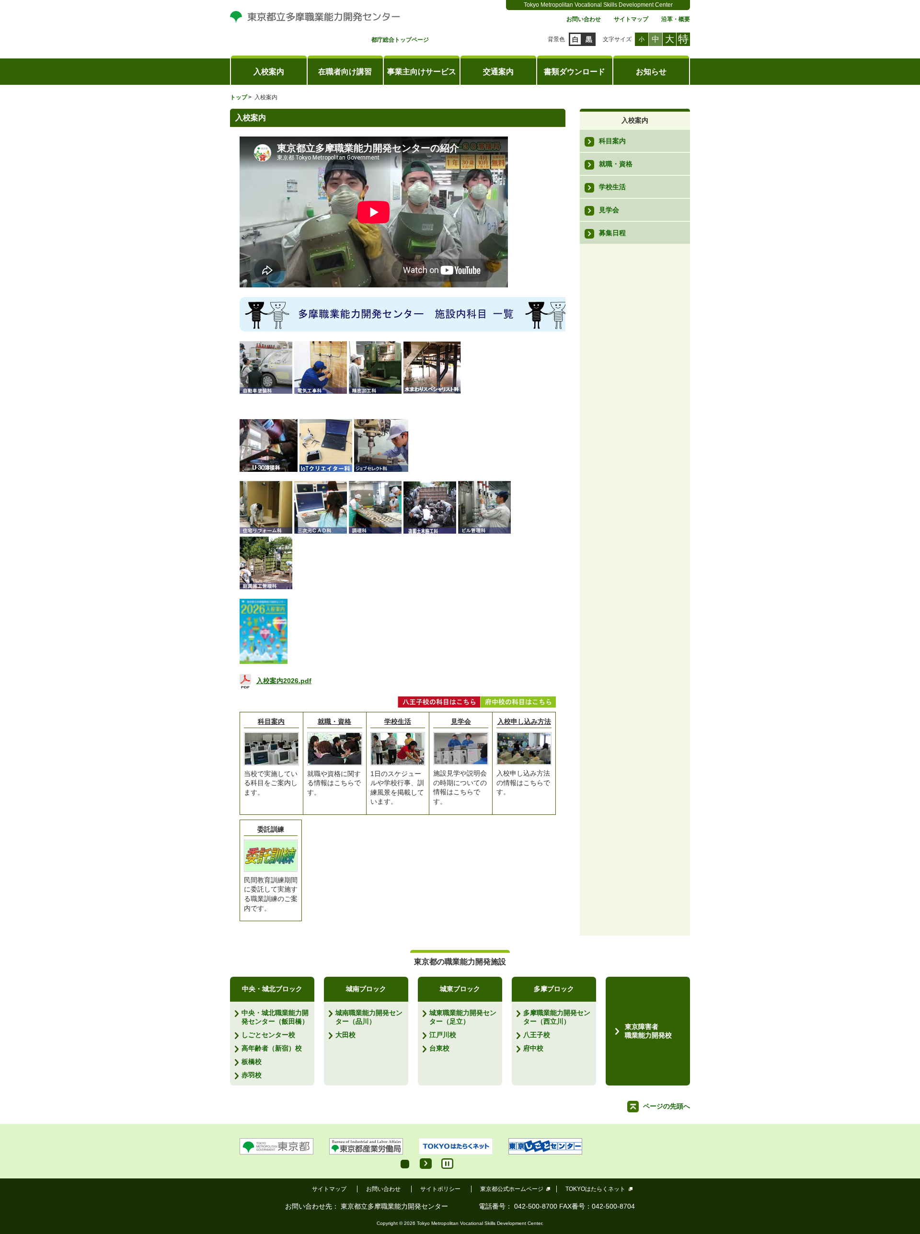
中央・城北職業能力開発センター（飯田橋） (275, 1017)
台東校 (439, 1048)
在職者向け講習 (345, 72)
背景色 (556, 39)
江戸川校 (442, 1035)
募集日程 (612, 233)
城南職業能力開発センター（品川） (368, 1017)
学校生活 (397, 721)
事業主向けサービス (421, 72)
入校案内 (268, 72)
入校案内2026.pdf (283, 681)
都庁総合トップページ (400, 40)
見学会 (461, 721)
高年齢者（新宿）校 (272, 1048)
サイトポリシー (440, 1189)
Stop (447, 1163)
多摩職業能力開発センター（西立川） (556, 1017)
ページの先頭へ (666, 1106)
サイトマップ (631, 19)
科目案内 (271, 721)
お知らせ (651, 72)
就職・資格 (334, 721)
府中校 (533, 1048)
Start (426, 1163)
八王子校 (536, 1035)
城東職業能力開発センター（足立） (462, 1017)
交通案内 (498, 72)
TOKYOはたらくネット (595, 1189)
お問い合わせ (583, 19)
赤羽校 (252, 1075)
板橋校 (252, 1061)
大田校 (345, 1035)
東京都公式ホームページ (511, 1189)
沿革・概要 (675, 19)
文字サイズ (617, 39)
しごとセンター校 (268, 1035)
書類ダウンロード (574, 72)
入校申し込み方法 (524, 721)
